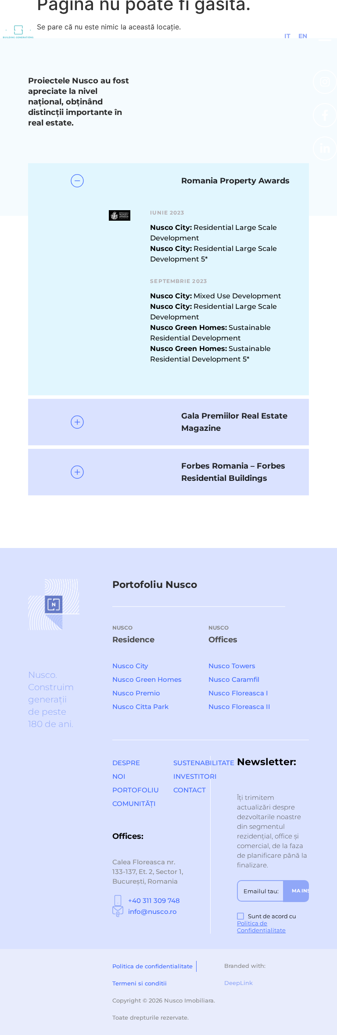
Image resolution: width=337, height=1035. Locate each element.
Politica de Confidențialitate (261, 927)
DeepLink (238, 982)
